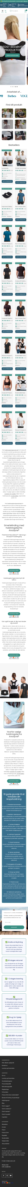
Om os (3, 1075)
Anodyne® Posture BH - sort (7, 394)
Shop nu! (25, 1)
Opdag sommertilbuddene (12, 54)
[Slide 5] (17, 86)
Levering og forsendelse (8, 1068)
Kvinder (4, 1127)
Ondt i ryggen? (6, 1106)
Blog (3, 1103)
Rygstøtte (4, 1135)
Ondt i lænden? (6, 1111)
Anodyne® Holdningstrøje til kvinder (7, 319)
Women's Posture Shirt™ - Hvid (20, 431)
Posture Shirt (5, 1132)
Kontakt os (4, 1065)
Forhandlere (5, 1092)
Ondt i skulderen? (6, 1109)
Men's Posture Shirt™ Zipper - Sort (20, 319)
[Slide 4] (15, 86)
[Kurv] (25, 11)
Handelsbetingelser (7, 1081)
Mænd (3, 1130)
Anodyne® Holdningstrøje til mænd (20, 282)
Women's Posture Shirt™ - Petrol (7, 245)
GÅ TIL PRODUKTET (7, 181)
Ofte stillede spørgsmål (8, 1063)
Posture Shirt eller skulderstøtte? (10, 1095)
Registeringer (5, 1089)
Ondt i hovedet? (6, 1114)
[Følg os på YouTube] (10, 1175)
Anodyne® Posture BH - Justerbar (7, 431)
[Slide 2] (12, 86)
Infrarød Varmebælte (20, 169)
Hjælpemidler (5, 1141)
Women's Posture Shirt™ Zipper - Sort (7, 356)
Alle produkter (5, 1143)
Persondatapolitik (6, 1084)
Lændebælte (7, 169)
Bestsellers (5, 1124)
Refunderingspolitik (7, 1086)
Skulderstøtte (5, 1138)
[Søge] (5, 11)
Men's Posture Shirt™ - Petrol (20, 207)
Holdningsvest (5, 1100)
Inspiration (4, 1117)
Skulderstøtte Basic (20, 394)
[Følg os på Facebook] (3, 1175)
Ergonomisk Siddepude (7, 207)
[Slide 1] (10, 86)
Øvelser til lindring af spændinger (10, 1097)
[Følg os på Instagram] (7, 1175)
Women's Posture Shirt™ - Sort (7, 282)
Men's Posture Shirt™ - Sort (20, 245)
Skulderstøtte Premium (20, 356)
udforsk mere (14, 570)
